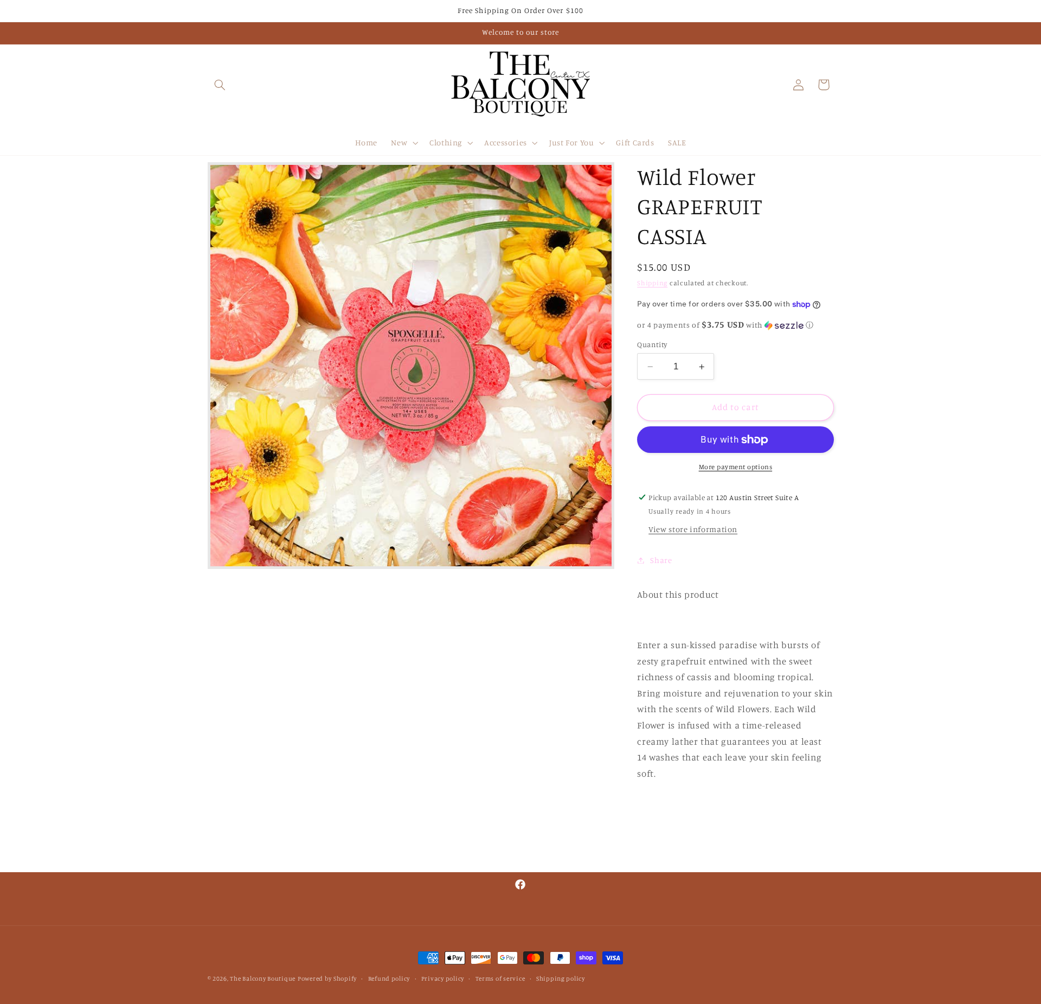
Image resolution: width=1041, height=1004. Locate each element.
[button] (220, 84)
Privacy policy (442, 978)
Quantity (652, 344)
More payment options (736, 467)
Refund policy (389, 978)
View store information (692, 529)
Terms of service (500, 978)
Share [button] (661, 560)
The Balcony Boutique (262, 978)
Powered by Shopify (327, 978)
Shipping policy (560, 978)
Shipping (652, 283)
